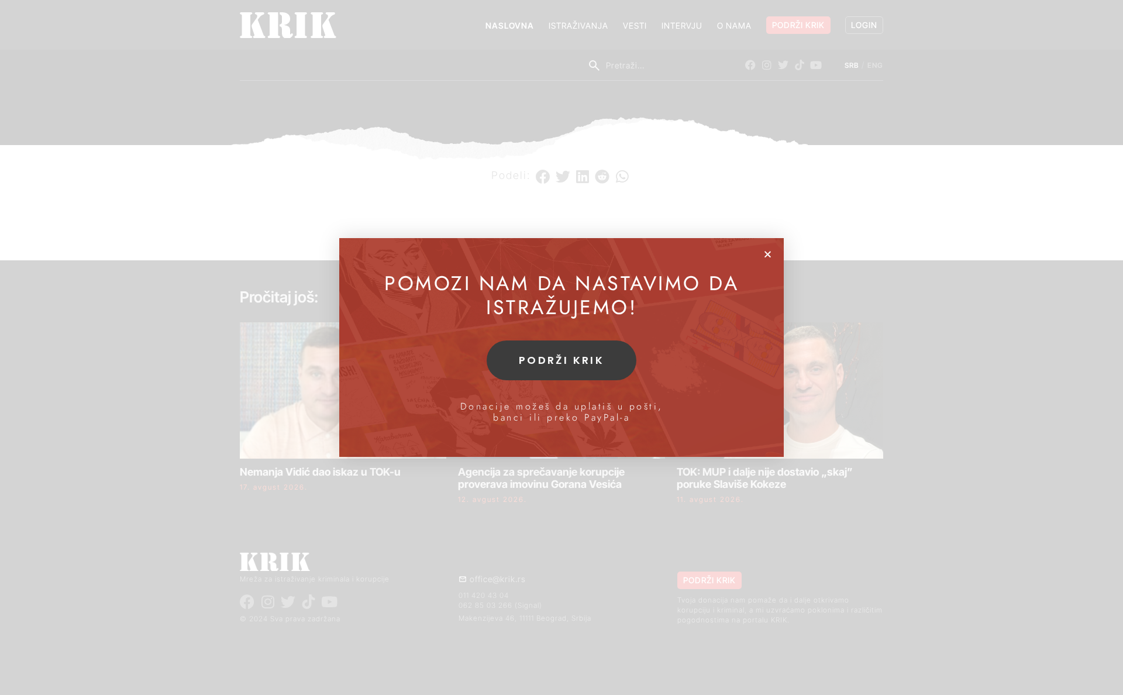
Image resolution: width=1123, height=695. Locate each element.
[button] (767, 254)
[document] (561, 347)
